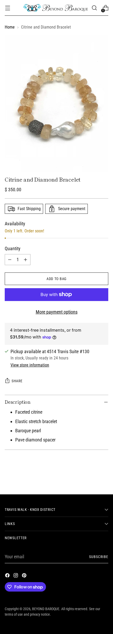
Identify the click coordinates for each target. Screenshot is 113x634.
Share (17, 381)
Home (10, 27)
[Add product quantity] (25, 259)
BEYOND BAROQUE (45, 609)
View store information (30, 365)
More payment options (57, 312)
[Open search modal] (94, 8)
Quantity (12, 248)
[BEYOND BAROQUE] (56, 8)
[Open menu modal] (7, 8)
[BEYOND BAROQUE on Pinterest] (25, 576)
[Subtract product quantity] (9, 259)
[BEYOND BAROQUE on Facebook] (8, 576)
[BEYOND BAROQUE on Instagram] (16, 576)
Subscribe (99, 557)
